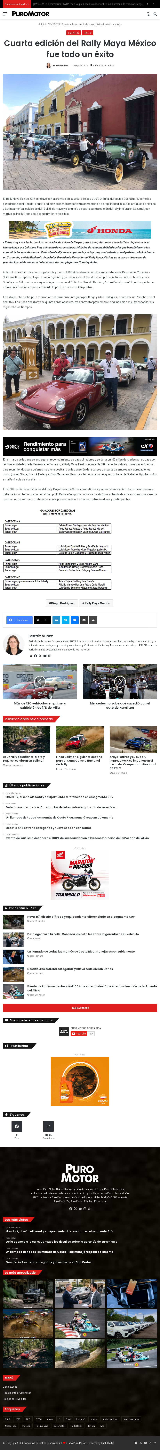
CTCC (39, 1419)
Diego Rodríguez (63, 603)
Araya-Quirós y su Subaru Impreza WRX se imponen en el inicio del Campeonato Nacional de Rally (133, 762)
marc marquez (131, 1419)
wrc (102, 1425)
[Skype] (65, 620)
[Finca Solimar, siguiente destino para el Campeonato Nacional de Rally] (80, 739)
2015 (7, 1419)
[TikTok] (89, 1208)
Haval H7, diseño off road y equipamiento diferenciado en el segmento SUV (81, 917)
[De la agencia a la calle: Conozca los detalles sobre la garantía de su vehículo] (13, 939)
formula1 (80, 1419)
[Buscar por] (155, 15)
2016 (17, 1419)
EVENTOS (54, 24)
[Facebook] (35, 656)
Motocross (11, 1425)
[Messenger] (75, 620)
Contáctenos (10, 1386)
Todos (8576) (80, 1007)
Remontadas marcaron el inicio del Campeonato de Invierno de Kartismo (73, 3)
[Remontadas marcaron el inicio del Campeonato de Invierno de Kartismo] (132, 1353)
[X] (40, 656)
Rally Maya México (97, 603)
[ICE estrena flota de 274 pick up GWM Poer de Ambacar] (132, 1323)
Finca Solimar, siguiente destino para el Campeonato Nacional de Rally (79, 760)
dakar (50, 1419)
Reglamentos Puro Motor (17, 1392)
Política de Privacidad (15, 1398)
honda (94, 1419)
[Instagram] (49, 656)
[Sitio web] (30, 656)
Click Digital (107, 1443)
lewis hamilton (110, 1419)
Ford (68, 1419)
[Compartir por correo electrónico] (84, 620)
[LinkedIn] (56, 620)
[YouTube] (45, 656)
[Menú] (5, 15)
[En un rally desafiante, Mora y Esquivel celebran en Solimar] (26, 739)
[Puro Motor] (30, 14)
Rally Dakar (76, 1425)
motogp (26, 1425)
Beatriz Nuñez (60, 65)
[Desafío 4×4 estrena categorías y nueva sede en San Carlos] (13, 974)
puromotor (59, 1425)
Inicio (44, 24)
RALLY (87, 32)
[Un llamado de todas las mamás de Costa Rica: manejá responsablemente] (13, 957)
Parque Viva (42, 1425)
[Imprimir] (93, 620)
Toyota (91, 1425)
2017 (28, 1419)
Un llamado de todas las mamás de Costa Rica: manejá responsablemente (81, 951)
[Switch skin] (148, 15)
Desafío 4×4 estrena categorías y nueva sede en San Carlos (70, 969)
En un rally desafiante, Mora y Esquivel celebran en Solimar (24, 759)
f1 (59, 1419)
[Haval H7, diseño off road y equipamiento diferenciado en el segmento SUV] (13, 922)
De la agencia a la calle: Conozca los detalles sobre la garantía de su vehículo (83, 934)
